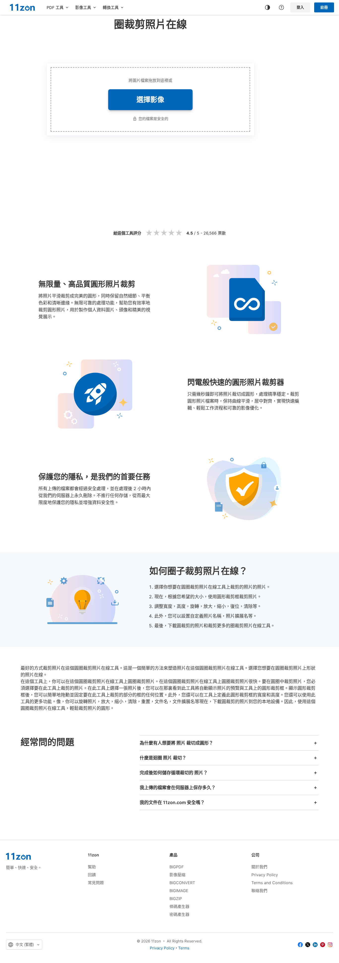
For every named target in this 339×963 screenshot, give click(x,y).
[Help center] (281, 7)
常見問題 (96, 882)
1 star (149, 233)
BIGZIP (176, 898)
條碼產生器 (179, 906)
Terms (183, 948)
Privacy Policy (264, 874)
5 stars (178, 233)
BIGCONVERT (182, 882)
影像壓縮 (177, 874)
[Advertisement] (150, 45)
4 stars (171, 233)
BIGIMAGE (179, 890)
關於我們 (259, 866)
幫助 (92, 866)
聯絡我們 (259, 890)
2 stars (156, 233)
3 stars (164, 233)
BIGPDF (177, 866)
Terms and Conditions (272, 882)
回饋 (92, 874)
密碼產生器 (179, 914)
